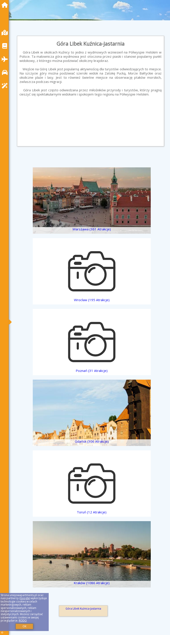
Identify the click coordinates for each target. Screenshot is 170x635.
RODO (23, 620)
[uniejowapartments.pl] (5, 5)
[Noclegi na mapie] (5, 32)
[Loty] (5, 59)
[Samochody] (5, 72)
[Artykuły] (5, 46)
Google (24, 598)
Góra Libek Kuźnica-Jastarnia (83, 608)
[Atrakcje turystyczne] (5, 85)
